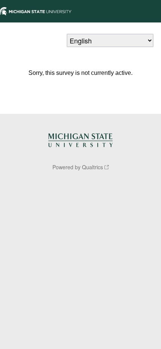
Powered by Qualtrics (77, 167)
